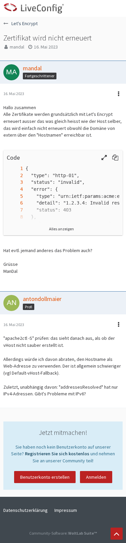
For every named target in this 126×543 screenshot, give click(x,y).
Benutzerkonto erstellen (45, 477)
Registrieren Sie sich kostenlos (57, 454)
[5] (15, 196)
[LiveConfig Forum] (33, 8)
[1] (15, 168)
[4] (15, 189)
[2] (15, 175)
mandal (17, 47)
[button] (117, 8)
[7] (15, 210)
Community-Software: (63, 533)
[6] (15, 203)
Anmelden (96, 477)
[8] (15, 217)
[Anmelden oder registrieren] (100, 8)
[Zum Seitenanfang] (117, 534)
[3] (15, 182)
